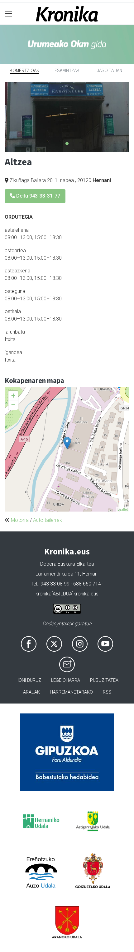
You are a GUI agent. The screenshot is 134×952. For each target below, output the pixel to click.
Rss (107, 692)
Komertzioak (24, 70)
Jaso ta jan (109, 70)
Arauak (31, 692)
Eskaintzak (67, 70)
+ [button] (13, 395)
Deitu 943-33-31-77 (37, 196)
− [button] (13, 405)
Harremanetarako (71, 692)
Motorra (20, 520)
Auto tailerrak (47, 520)
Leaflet (122, 509)
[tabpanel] (67, 117)
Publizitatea (104, 680)
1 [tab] (67, 144)
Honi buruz (28, 680)
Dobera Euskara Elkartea (67, 564)
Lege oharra (65, 680)
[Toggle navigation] (8, 13)
